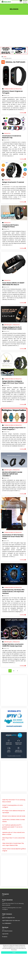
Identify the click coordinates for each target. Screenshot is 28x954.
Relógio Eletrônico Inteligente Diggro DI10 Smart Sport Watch (13, 382)
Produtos (4, 936)
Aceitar (14, 952)
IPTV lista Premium (7, 931)
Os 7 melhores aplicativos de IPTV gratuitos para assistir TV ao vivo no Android (12, 827)
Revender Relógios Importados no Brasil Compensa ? (13, 428)
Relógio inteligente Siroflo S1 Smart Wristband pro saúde (12, 328)
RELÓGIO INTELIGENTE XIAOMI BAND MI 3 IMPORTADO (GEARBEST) (12, 474)
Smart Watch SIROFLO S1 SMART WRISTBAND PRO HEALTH (13, 284)
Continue (22, 112)
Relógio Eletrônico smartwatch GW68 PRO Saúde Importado (12, 645)
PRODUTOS (7, 133)
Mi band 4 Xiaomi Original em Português (12, 92)
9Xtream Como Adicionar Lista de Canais (13, 816)
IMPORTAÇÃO (8, 325)
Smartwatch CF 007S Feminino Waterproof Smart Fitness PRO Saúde (12, 536)
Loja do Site (5, 934)
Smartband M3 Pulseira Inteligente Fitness (10, 226)
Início (4, 56)
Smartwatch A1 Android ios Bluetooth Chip (11, 137)
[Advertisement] (14, 32)
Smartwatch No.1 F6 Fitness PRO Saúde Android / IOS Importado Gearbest (13, 591)
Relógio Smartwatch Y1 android (13, 182)
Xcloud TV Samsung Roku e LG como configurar (11, 908)
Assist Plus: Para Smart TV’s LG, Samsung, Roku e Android (13, 904)
